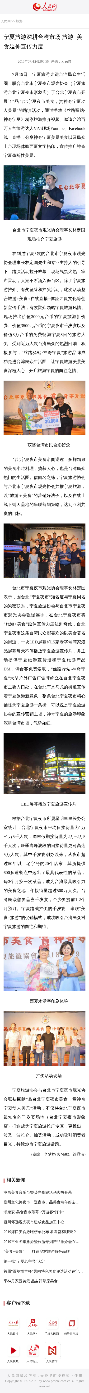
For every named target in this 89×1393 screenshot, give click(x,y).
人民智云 (32, 1361)
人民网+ (32, 1333)
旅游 (19, 21)
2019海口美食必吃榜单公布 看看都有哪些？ (40, 1232)
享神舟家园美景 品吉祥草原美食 (31, 1281)
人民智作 (51, 1361)
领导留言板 (71, 1333)
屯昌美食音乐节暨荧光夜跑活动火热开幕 (38, 1192)
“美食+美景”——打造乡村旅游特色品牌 (37, 1251)
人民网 (6, 21)
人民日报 (13, 1333)
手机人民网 (52, 1333)
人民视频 (13, 1361)
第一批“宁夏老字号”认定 (24, 1261)
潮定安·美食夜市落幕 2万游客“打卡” (34, 1212)
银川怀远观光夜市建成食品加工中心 (34, 1222)
